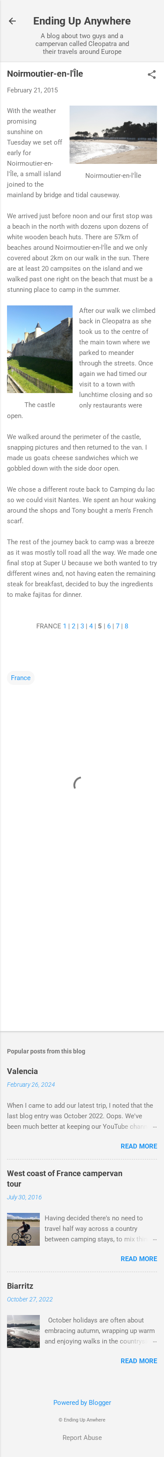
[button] (152, 75)
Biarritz (20, 1285)
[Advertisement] (82, 955)
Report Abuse (82, 1438)
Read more (139, 1146)
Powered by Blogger (82, 1403)
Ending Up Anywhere (82, 21)
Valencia (22, 1071)
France (21, 678)
